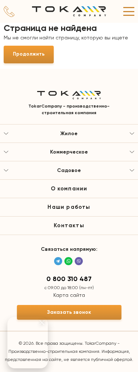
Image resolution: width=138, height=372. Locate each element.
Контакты (69, 225)
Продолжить (29, 54)
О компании (69, 189)
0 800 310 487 (69, 279)
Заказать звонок (69, 312)
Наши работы (68, 207)
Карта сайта (69, 295)
